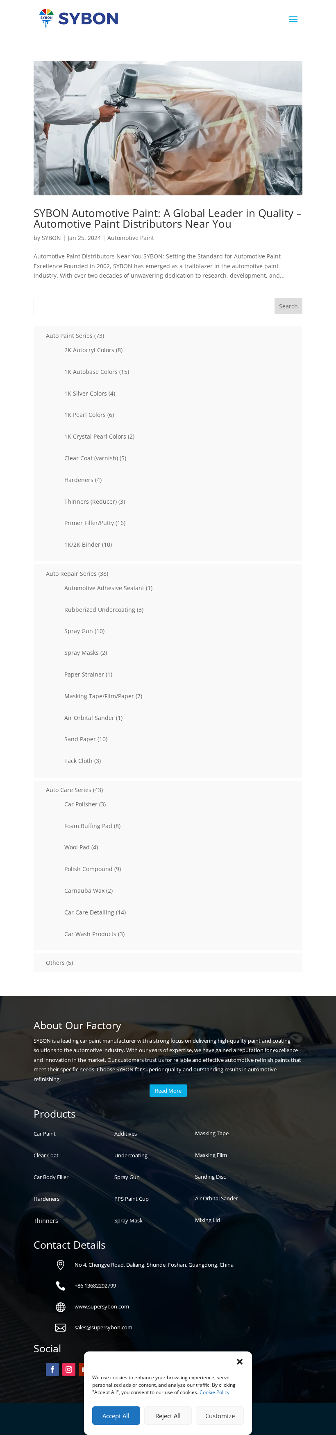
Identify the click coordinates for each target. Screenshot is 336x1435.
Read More (168, 1090)
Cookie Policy (214, 1392)
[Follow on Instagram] (68, 1369)
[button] (240, 1362)
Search (288, 306)
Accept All (115, 1416)
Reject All (168, 1416)
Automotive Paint (130, 238)
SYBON (51, 238)
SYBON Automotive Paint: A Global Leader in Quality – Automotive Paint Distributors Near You (168, 218)
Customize (220, 1416)
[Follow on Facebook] (52, 1369)
